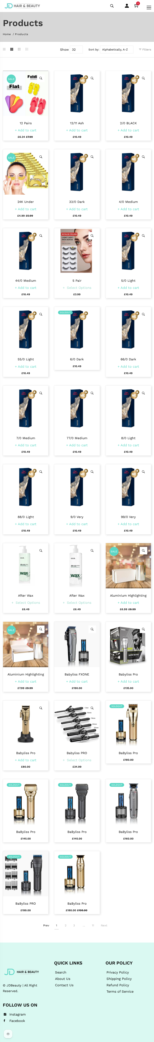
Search (60, 972)
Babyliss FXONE (77, 674)
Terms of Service (120, 991)
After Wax (25, 595)
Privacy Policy (117, 972)
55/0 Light (26, 359)
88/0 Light (26, 517)
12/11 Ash (77, 123)
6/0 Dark (77, 359)
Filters (146, 49)
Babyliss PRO (77, 753)
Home (7, 34)
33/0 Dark (77, 202)
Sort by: (93, 49)
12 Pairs (26, 123)
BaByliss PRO (25, 903)
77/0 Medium (77, 438)
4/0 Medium (128, 202)
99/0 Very (128, 517)
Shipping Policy (119, 979)
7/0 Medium (25, 438)
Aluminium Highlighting (128, 595)
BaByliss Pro (128, 753)
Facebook (17, 1021)
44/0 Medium (25, 280)
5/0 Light (128, 280)
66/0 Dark (128, 359)
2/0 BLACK (128, 123)
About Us (62, 979)
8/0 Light (128, 438)
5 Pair (77, 280)
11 (93, 925)
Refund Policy (117, 985)
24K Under (25, 202)
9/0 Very (76, 517)
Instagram (17, 1014)
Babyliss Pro (128, 674)
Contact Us (64, 985)
